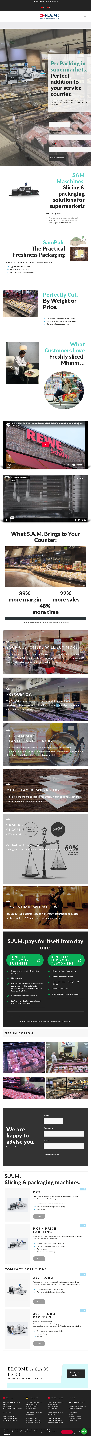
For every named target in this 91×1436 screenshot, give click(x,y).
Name (52, 119)
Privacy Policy (73, 1420)
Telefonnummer (56, 131)
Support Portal (73, 1412)
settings (7, 1434)
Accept (66, 1432)
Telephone (49, 1128)
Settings (80, 1432)
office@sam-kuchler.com (10, 1420)
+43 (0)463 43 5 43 (77, 1402)
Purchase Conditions (75, 1418)
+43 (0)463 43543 (52, 2)
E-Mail (52, 144)
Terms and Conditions (75, 1416)
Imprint (71, 1414)
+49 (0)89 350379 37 (34, 1418)
